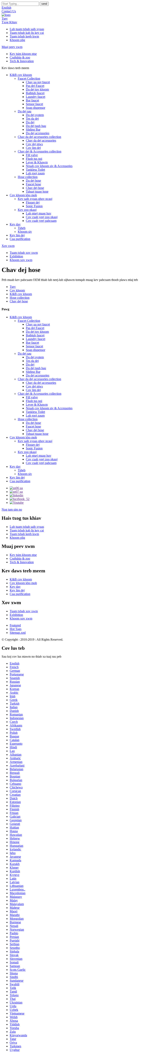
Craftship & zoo (20, 57)
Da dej (30, 122)
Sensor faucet (34, 104)
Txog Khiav (9, 22)
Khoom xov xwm (21, 260)
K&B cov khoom (21, 75)
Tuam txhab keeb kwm (24, 36)
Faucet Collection (29, 78)
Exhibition (16, 256)
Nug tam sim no (12, 509)
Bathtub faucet (35, 93)
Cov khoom (17, 290)
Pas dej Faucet (35, 85)
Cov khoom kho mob (23, 195)
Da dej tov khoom (37, 89)
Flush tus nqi (34, 158)
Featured (15, 625)
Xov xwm (8, 245)
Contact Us (9, 11)
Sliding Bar (33, 129)
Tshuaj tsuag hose (37, 191)
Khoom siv (25, 231)
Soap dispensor (35, 107)
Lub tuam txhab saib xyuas (27, 29)
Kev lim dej (17, 235)
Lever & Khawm (37, 162)
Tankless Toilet (35, 169)
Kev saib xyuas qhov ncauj (35, 199)
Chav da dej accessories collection (39, 137)
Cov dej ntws (34, 144)
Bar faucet (32, 100)
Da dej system (35, 115)
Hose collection (28, 177)
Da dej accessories (37, 133)
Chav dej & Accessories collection (39, 151)
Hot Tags (15, 629)
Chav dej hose (35, 188)
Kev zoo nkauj (27, 209)
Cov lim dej (33, 147)
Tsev (5, 18)
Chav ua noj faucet (38, 82)
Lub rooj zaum (35, 173)
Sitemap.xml (18, 632)
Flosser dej (33, 202)
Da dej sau (24, 111)
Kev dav (15, 224)
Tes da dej (32, 118)
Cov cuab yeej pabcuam (41, 220)
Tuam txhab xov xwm (24, 252)
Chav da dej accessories (41, 140)
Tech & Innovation (22, 61)
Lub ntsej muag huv (38, 213)
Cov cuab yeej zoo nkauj (42, 217)
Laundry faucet (35, 96)
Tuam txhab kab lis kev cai (27, 32)
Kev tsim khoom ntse (23, 53)
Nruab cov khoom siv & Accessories (49, 166)
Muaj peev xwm (12, 47)
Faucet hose (33, 184)
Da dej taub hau (36, 126)
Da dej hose (33, 180)
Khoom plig (17, 40)
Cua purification (20, 239)
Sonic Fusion (34, 206)
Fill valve (32, 155)
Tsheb (21, 228)
